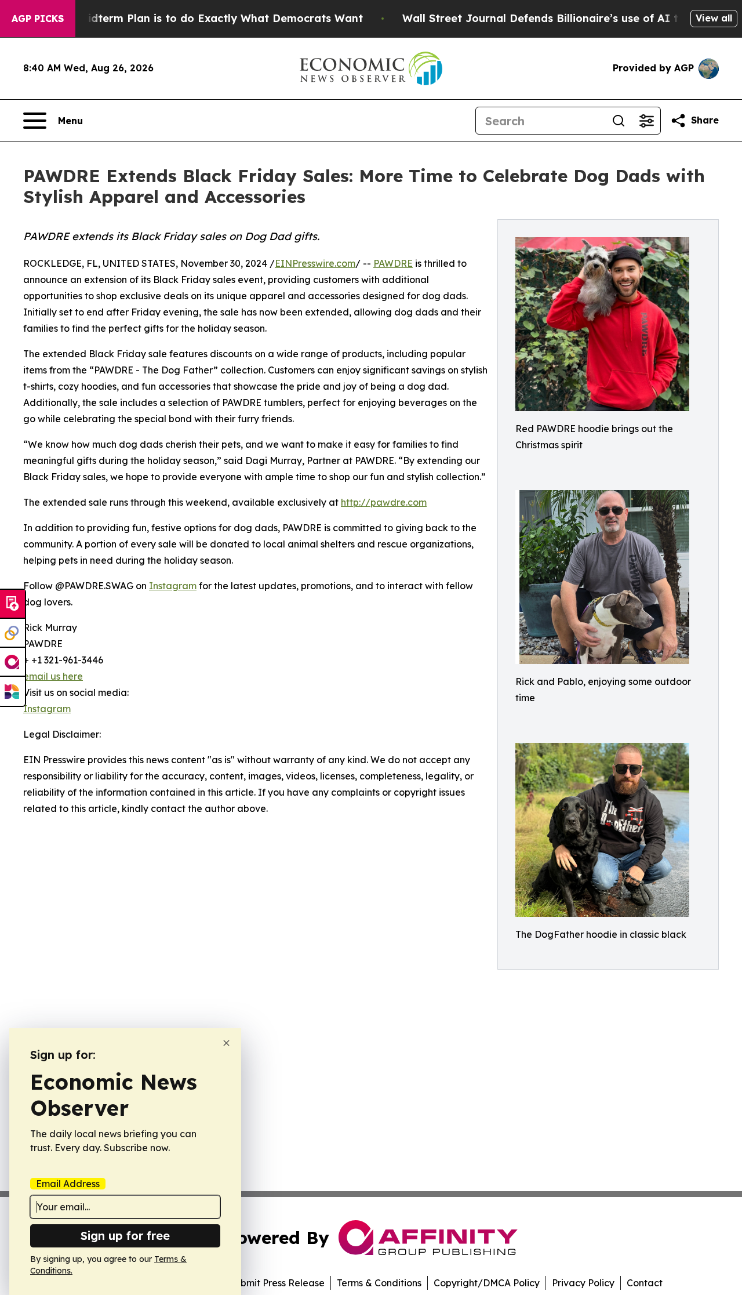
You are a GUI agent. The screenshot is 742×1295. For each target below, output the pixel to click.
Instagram (173, 586)
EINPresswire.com (315, 263)
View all (714, 18)
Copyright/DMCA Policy (487, 1283)
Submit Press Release (277, 1283)
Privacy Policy (583, 1283)
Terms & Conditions (379, 1283)
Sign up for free (125, 1235)
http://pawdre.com (384, 502)
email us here (53, 676)
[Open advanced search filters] (646, 120)
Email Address (68, 1183)
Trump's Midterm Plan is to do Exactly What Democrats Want (198, 18)
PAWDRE (393, 263)
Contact (645, 1283)
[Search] (618, 120)
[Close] (226, 1043)
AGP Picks (38, 18)
